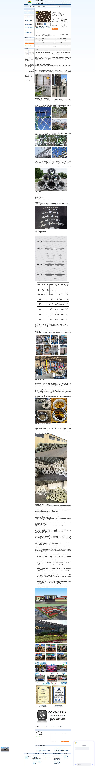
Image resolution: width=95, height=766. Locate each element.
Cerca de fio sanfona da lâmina (29, 12)
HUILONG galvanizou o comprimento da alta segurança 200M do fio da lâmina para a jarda (57, 762)
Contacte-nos (60, 4)
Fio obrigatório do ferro (28, 32)
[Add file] (75, 764)
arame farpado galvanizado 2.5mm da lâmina (46, 757)
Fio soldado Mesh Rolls (28, 20)
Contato (30, 43)
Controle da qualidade (53, 4)
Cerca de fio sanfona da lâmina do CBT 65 (42, 748)
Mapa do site (65, 758)
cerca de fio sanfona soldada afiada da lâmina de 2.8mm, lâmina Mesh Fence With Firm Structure (43, 27)
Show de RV (34, 4)
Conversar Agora (65, 4)
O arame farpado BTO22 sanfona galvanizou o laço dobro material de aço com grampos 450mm (36, 756)
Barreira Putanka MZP (28, 16)
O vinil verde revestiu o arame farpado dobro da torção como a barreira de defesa (58, 756)
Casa (26, 4)
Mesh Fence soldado (28, 24)
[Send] (92, 764)
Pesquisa (59, 6)
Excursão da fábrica (45, 4)
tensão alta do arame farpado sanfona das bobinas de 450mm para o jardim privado (37, 759)
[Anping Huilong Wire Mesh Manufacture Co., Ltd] (30, 2)
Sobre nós (39, 4)
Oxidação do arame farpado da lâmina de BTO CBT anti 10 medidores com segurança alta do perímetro (37, 762)
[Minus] (92, 742)
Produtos (30, 4)
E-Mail (65, 757)
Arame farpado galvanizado (29, 14)
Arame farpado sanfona (28, 10)
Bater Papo (55, 28)
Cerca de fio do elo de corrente (29, 27)
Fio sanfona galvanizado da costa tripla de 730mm (55, 726)
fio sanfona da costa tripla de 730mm (43, 726)
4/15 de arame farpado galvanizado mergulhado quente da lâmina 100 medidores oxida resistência (57, 759)
